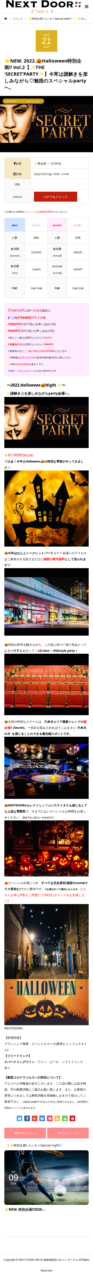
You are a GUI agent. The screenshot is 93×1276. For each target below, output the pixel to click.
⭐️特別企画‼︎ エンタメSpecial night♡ (23, 101)
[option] (46, 124)
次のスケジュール (68, 1133)
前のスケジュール (25, 1133)
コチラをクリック (55, 197)
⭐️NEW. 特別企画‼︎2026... (24, 1209)
